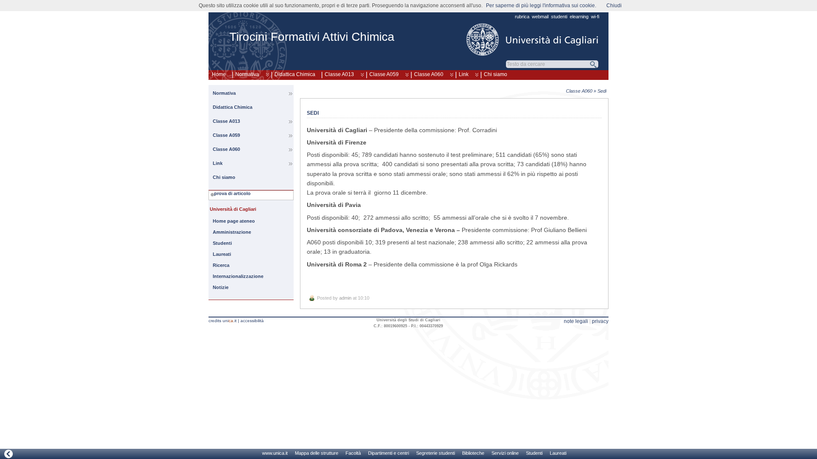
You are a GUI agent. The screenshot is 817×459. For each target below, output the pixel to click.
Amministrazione (232, 232)
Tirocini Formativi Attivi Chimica (311, 36)
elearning (579, 16)
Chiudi (614, 5)
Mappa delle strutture (316, 453)
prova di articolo (232, 193)
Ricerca (221, 265)
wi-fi (595, 16)
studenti (559, 16)
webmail (540, 16)
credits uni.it (223, 320)
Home (219, 74)
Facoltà (353, 453)
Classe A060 (428, 74)
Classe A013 (339, 74)
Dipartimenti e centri (388, 453)
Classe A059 (384, 74)
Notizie (221, 287)
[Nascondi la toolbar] (8, 453)
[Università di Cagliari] (533, 40)
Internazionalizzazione (238, 276)
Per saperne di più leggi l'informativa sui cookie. (541, 5)
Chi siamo (495, 74)
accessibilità (252, 320)
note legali (576, 321)
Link (463, 74)
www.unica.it (275, 453)
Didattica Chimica (294, 74)
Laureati (222, 254)
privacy (600, 321)
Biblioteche (473, 453)
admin (345, 297)
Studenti (222, 243)
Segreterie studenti (435, 453)
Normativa (247, 74)
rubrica (522, 16)
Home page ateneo (234, 221)
